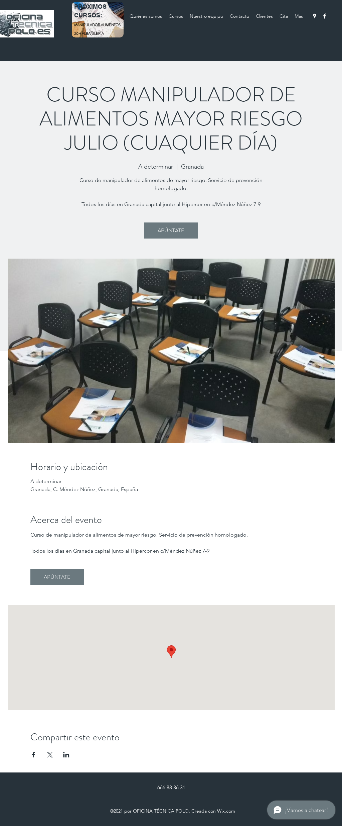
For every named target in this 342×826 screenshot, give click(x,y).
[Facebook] (324, 16)
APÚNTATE (171, 230)
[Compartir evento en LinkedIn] (66, 754)
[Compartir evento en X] (50, 754)
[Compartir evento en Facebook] (33, 754)
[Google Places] (314, 16)
